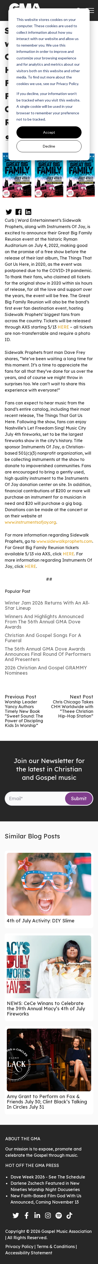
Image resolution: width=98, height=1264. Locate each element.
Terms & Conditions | (57, 1246)
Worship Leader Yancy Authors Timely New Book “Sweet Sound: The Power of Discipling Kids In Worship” (24, 713)
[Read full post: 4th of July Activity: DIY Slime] (49, 884)
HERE (63, 327)
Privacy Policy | (21, 1246)
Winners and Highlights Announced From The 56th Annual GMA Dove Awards (44, 621)
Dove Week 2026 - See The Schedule (47, 1177)
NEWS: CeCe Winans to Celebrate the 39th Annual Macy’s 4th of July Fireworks (46, 1008)
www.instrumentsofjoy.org (30, 522)
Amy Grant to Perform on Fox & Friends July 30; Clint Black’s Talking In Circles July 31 (47, 1101)
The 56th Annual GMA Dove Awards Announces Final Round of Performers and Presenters (48, 654)
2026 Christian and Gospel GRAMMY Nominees (46, 670)
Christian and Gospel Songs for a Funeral (43, 638)
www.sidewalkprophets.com (64, 541)
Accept (49, 132)
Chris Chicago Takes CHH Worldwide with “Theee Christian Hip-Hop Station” (72, 709)
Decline (49, 146)
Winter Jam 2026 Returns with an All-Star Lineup (47, 605)
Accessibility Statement (28, 1252)
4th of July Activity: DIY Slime (40, 921)
